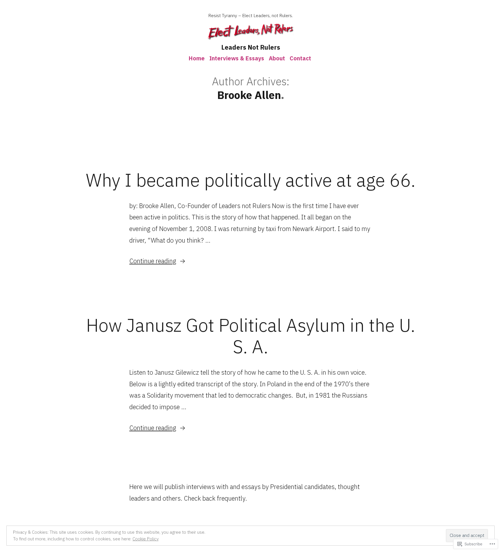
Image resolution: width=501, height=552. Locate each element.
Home (197, 58)
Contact (300, 58)
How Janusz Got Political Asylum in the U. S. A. (250, 335)
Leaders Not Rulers (250, 47)
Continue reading (152, 261)
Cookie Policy (145, 539)
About (277, 58)
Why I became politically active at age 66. (250, 180)
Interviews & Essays (236, 58)
